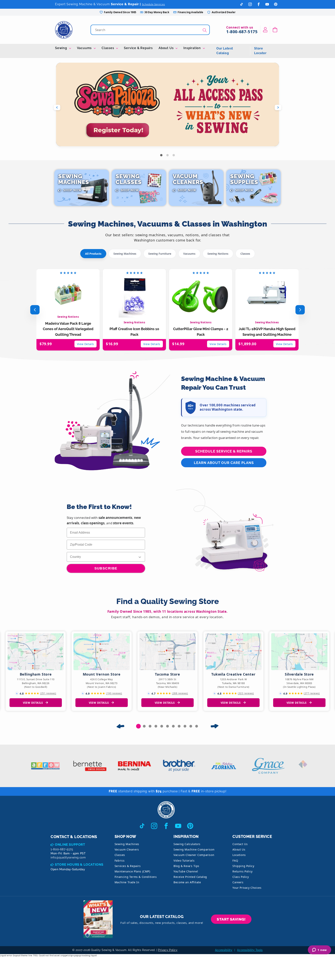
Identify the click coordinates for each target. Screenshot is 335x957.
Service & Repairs (138, 48)
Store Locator (260, 51)
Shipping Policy (243, 866)
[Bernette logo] (76, 766)
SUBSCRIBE (105, 568)
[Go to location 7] (173, 726)
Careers (237, 882)
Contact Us (240, 844)
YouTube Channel (186, 871)
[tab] (161, 155)
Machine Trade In (127, 882)
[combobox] (150, 29)
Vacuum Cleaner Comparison (194, 855)
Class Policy (240, 877)
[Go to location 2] (144, 726)
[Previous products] (35, 309)
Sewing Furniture (159, 253)
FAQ (235, 860)
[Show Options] (139, 557)
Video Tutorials (184, 860)
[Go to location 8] (179, 726)
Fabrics (120, 860)
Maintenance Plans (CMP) (132, 871)
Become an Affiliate (187, 882)
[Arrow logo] (32, 766)
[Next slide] (278, 107)
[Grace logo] (255, 766)
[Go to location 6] (167, 726)
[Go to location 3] (150, 726)
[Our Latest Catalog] (98, 919)
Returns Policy (242, 871)
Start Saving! (231, 919)
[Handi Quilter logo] (299, 766)
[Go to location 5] (161, 726)
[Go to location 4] (156, 726)
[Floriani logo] (210, 766)
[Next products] (300, 309)
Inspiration (192, 48)
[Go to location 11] (196, 726)
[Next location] (214, 726)
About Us (166, 48)
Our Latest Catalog (224, 51)
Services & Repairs (128, 866)
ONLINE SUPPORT (70, 844)
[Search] (204, 30)
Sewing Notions (217, 253)
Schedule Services (153, 4)
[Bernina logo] (121, 766)
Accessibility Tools (249, 950)
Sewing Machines (124, 253)
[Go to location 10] (190, 726)
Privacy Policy (167, 950)
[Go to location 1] (138, 726)
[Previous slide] (57, 107)
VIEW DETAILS (33, 702)
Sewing (61, 48)
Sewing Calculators (187, 844)
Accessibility (223, 950)
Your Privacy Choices (246, 888)
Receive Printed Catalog (190, 877)
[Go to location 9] (185, 726)
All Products (93, 253)
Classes (108, 48)
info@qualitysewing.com (68, 857)
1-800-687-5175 (241, 31)
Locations (239, 855)
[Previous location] (120, 726)
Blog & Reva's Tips (186, 866)
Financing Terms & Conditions (136, 877)
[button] (275, 29)
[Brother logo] (165, 766)
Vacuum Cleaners (127, 849)
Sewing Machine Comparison (194, 849)
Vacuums (85, 48)
